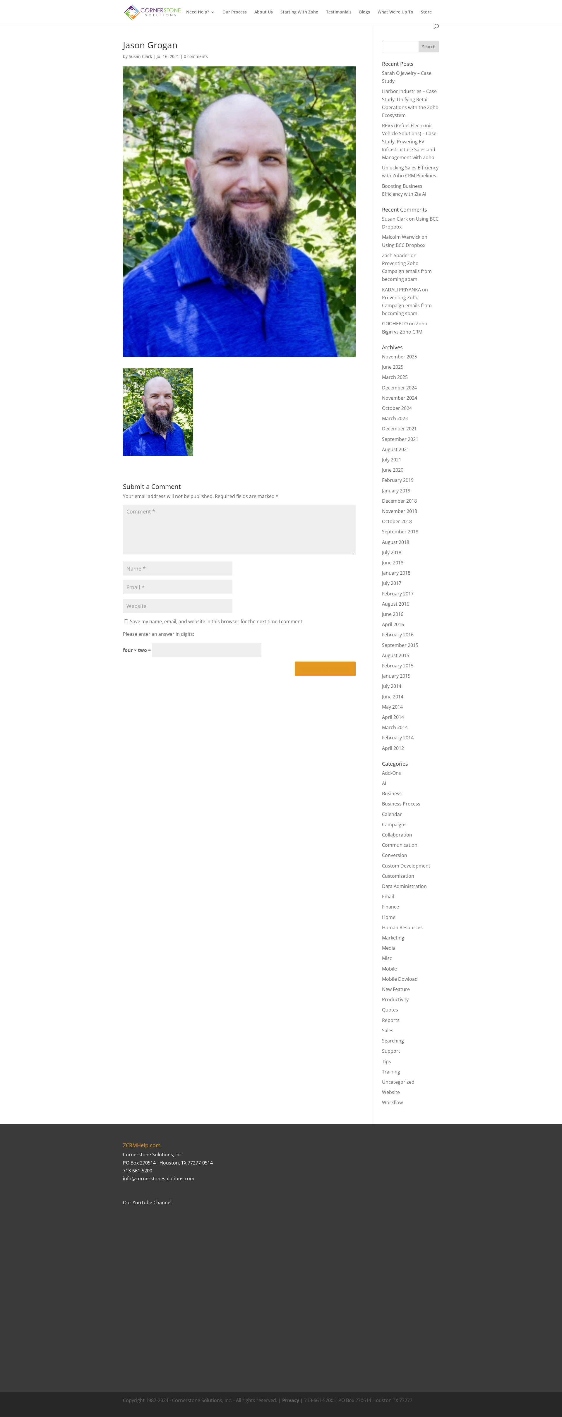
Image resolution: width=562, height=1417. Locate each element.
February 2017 (398, 593)
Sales (387, 1030)
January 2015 (396, 676)
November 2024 (399, 398)
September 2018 (400, 531)
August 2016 (395, 604)
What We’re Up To (395, 12)
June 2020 (392, 470)
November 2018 (399, 511)
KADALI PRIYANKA (401, 289)
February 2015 (398, 665)
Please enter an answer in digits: (158, 634)
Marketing (393, 938)
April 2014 (393, 717)
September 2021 (400, 439)
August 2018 (395, 542)
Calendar (392, 814)
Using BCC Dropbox (403, 245)
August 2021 (395, 449)
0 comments (196, 56)
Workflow (392, 1102)
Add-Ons (391, 773)
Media (388, 948)
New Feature (396, 989)
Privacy (290, 1400)
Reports (391, 1020)
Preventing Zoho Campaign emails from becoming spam (407, 271)
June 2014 (392, 696)
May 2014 (392, 707)
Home (388, 917)
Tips (386, 1061)
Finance (390, 907)
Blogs (364, 12)
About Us (263, 12)
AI (384, 783)
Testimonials (339, 12)
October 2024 (397, 408)
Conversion (394, 855)
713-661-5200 (137, 1170)
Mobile (389, 969)
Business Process (401, 804)
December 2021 (399, 428)
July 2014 (391, 686)
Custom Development (406, 866)
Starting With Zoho (299, 12)
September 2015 (400, 645)
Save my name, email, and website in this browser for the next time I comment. (217, 621)
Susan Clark (140, 56)
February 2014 (398, 737)
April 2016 (393, 624)
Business (392, 793)
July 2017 (391, 583)
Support (391, 1051)
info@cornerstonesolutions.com (158, 1178)
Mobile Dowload (400, 979)
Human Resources (402, 927)
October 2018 (397, 521)
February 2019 (398, 480)
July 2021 (391, 459)
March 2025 (395, 377)
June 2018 (392, 562)
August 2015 (395, 655)
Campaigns (394, 824)
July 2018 (391, 552)
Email (388, 896)
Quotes (390, 1010)
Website (391, 1092)
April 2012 (393, 748)
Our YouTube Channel (147, 1202)
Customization (398, 876)
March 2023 (395, 418)
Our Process (234, 12)
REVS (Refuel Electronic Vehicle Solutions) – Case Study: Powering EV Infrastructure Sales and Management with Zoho (409, 141)
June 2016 (392, 614)
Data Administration (404, 886)
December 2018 (399, 501)
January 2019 (396, 490)
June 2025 (392, 367)
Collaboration (397, 835)
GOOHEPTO (395, 323)
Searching (393, 1041)
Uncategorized (398, 1082)
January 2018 (396, 573)
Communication (399, 845)
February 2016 (398, 634)
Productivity (395, 999)
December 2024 (399, 387)
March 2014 (395, 727)
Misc (387, 958)
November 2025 (399, 356)
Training (391, 1072)
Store (426, 12)
